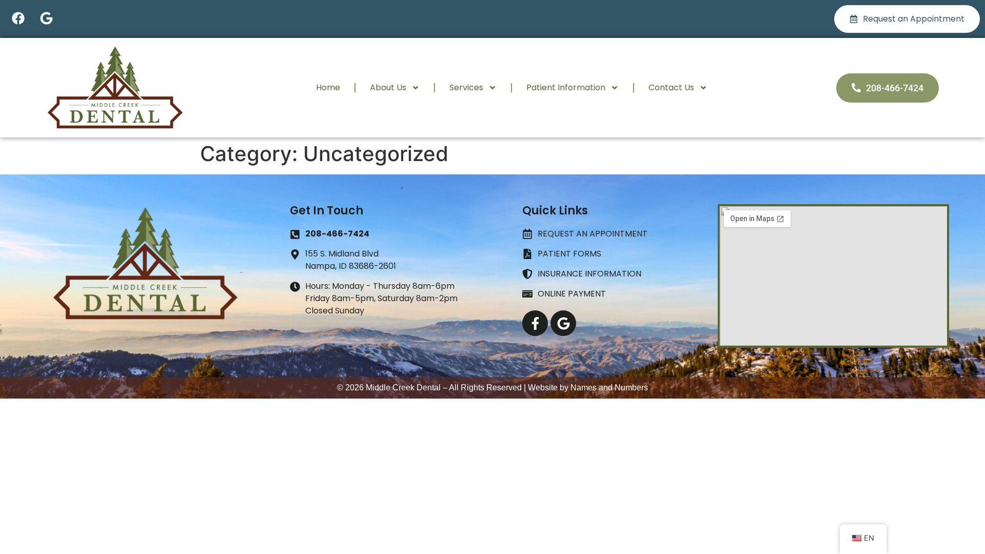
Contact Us (671, 87)
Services (466, 87)
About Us (388, 87)
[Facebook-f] (535, 323)
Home (328, 87)
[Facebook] (18, 18)
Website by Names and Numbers (588, 387)
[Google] (46, 18)
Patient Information (565, 87)
